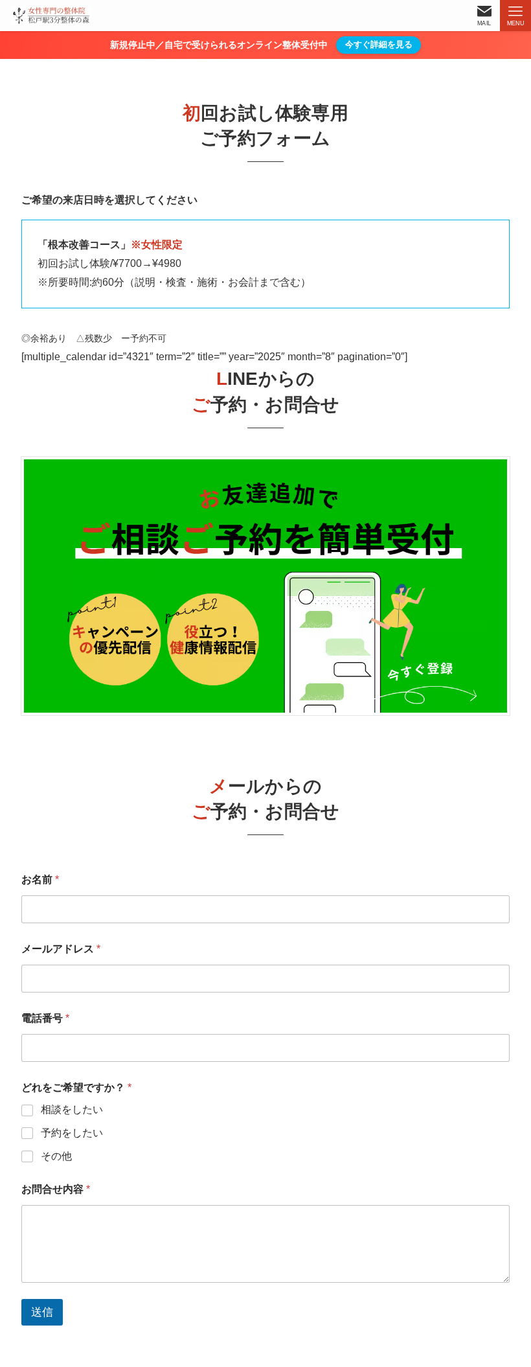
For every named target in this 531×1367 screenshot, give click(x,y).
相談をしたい (72, 1109)
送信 (42, 1312)
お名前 (40, 879)
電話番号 (45, 1018)
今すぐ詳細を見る (378, 44)
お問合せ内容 (55, 1189)
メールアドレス (60, 948)
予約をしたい (72, 1132)
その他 (56, 1156)
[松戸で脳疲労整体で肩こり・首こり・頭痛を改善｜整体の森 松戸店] (50, 15)
